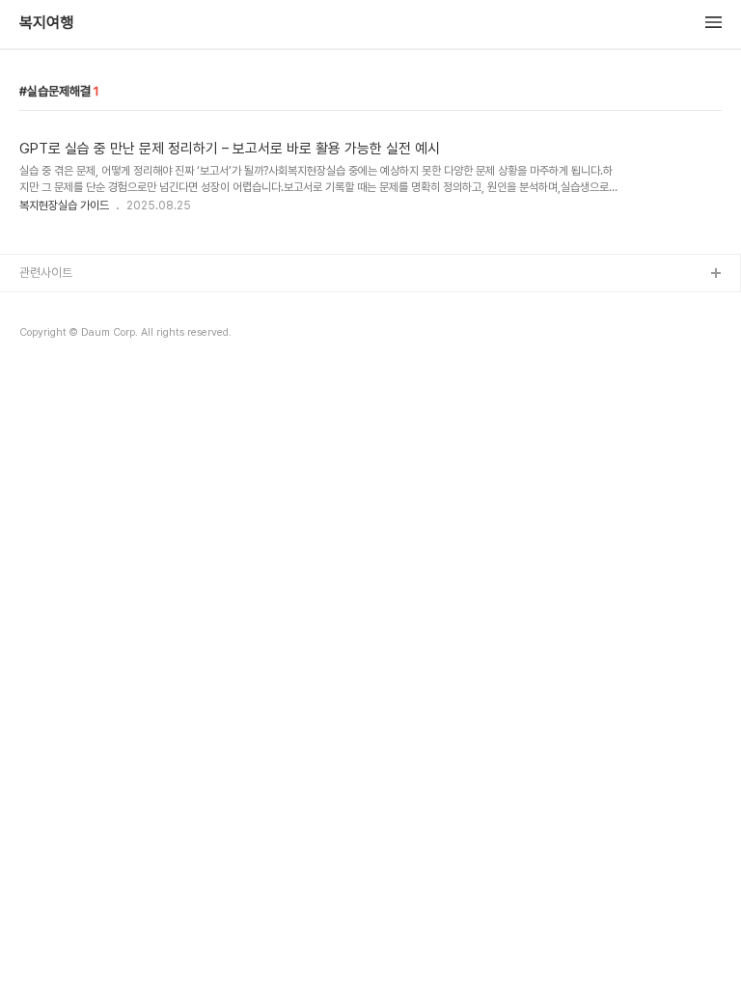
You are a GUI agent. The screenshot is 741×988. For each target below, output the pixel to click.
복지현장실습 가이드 (64, 205)
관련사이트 (45, 272)
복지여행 (46, 23)
